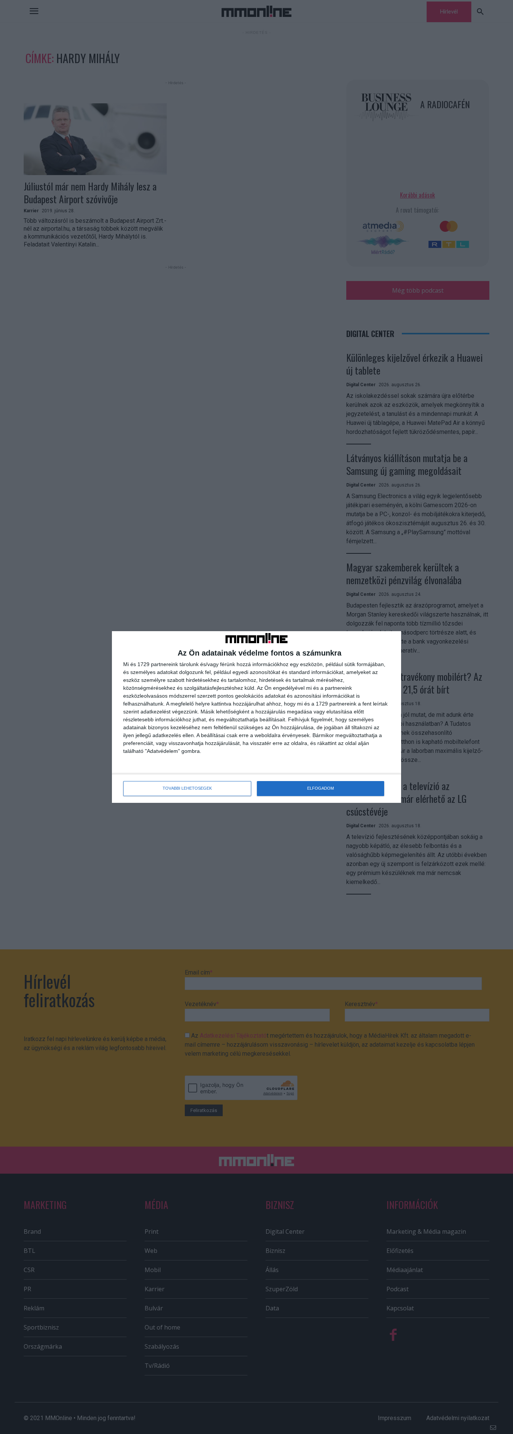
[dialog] (256, 717)
